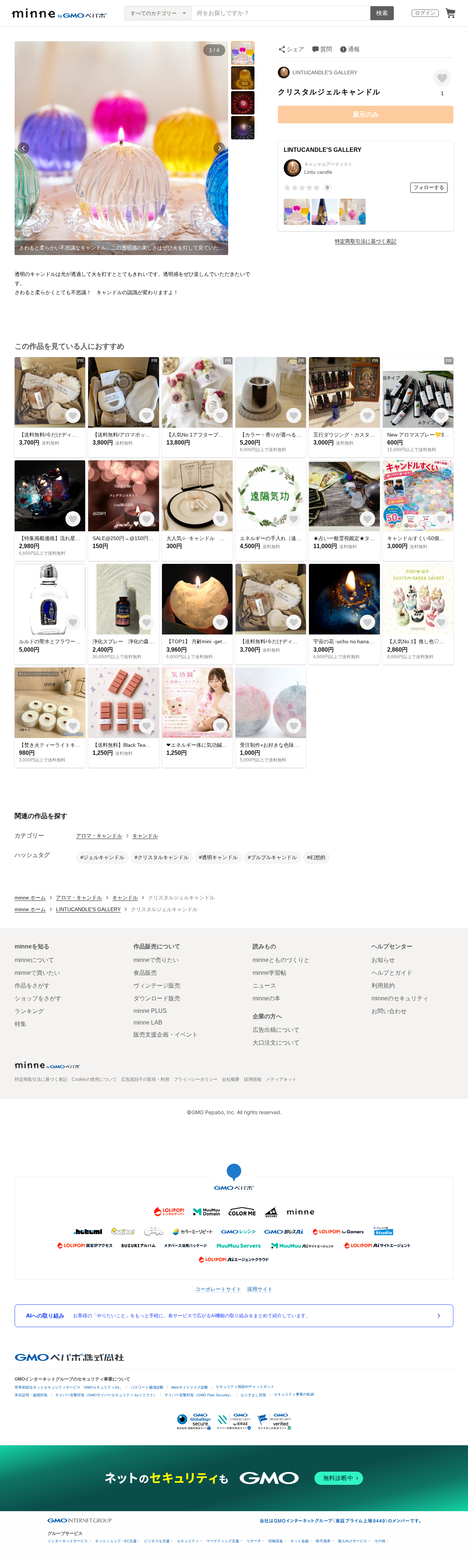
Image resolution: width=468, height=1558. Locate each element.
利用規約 (383, 985)
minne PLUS (150, 1011)
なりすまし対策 (253, 1395)
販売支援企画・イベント (165, 1034)
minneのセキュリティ (400, 998)
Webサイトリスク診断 (189, 1387)
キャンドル (145, 836)
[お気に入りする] (442, 78)
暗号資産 (323, 1541)
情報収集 (275, 1541)
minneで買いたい (37, 973)
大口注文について (276, 1043)
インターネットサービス (68, 1541)
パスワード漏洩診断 (147, 1387)
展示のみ (365, 114)
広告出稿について (276, 1030)
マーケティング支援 (222, 1541)
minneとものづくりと (281, 960)
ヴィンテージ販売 (156, 985)
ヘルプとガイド (391, 973)
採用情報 (252, 1079)
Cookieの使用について (94, 1079)
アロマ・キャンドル (99, 836)
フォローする (429, 187)
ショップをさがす (38, 998)
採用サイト (260, 1289)
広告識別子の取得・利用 (145, 1079)
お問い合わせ (389, 1011)
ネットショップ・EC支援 (116, 1541)
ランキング (29, 1011)
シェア (295, 49)
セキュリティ (188, 1541)
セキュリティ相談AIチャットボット (245, 1387)
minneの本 (266, 998)
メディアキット (281, 1079)
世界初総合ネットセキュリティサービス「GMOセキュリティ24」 (69, 1387)
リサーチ (253, 1541)
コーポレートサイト (218, 1289)
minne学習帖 (269, 973)
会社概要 (230, 1079)
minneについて (34, 960)
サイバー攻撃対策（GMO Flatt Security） (199, 1395)
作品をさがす (32, 985)
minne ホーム (30, 897)
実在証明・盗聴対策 (31, 1395)
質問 (326, 49)
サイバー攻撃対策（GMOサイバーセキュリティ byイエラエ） (106, 1395)
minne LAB (147, 1022)
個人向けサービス (352, 1541)
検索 (382, 13)
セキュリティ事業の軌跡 (294, 1394)
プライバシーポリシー (196, 1079)
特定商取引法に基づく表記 (365, 241)
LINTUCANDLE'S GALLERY (324, 72)
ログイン (425, 13)
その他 (379, 1541)
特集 (20, 1024)
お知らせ (383, 960)
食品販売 (145, 973)
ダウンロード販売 (156, 998)
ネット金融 (299, 1541)
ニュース (264, 985)
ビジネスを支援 (157, 1541)
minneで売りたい (156, 960)
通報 (354, 49)
